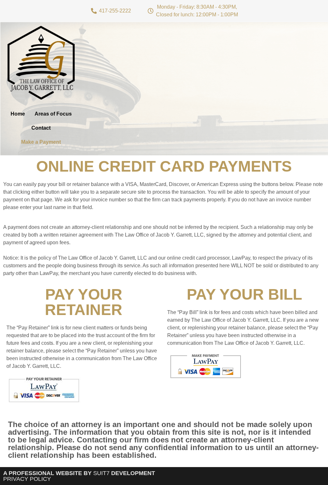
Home (18, 114)
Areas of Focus (53, 114)
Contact (41, 128)
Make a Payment (41, 142)
